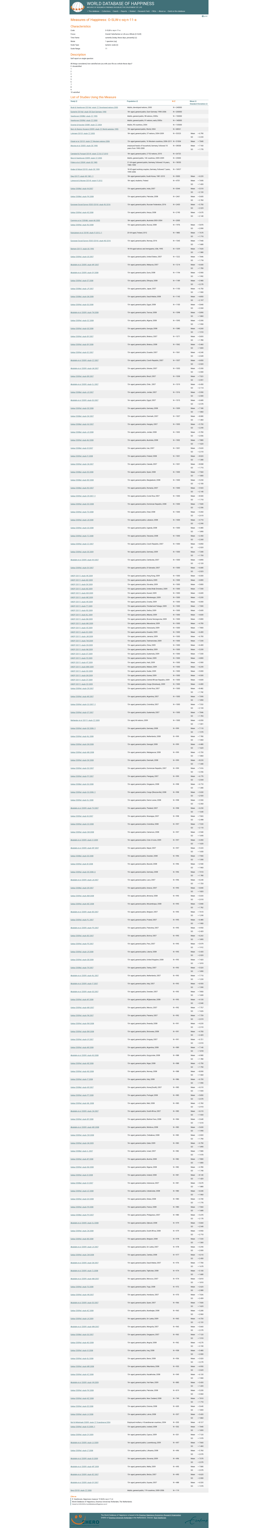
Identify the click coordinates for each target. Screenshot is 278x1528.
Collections (106, 11)
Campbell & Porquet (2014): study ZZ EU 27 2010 (89, 154)
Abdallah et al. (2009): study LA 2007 (84, 880)
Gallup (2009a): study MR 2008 (82, 1366)
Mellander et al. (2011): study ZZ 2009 (85, 720)
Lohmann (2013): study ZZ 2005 (83, 133)
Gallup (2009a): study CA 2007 (82, 464)
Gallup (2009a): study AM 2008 (82, 896)
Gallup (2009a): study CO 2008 (82, 824)
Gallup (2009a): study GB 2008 (82, 960)
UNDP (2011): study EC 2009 (82, 632)
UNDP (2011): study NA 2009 (82, 649)
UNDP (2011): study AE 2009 (82, 589)
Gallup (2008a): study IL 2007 (82, 1151)
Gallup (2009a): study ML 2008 (82, 1103)
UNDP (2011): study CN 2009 (82, 645)
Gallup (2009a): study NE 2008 (82, 1063)
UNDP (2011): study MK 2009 (82, 623)
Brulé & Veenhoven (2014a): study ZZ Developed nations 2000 (94, 107)
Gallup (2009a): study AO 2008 (82, 1343)
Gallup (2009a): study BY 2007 (82, 336)
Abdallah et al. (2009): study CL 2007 (84, 384)
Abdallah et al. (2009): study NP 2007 (85, 848)
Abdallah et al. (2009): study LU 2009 (84, 1443)
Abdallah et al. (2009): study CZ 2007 (84, 360)
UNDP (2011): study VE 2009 (82, 628)
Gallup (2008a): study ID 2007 (82, 1183)
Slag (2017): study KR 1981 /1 (82, 176)
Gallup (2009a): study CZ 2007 (82, 544)
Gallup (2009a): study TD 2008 (82, 512)
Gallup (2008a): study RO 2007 (82, 488)
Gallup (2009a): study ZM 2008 (82, 1255)
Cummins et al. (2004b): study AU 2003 (85, 220)
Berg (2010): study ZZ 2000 (81, 1490)
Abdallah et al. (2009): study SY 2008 (84, 273)
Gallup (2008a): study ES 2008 (82, 472)
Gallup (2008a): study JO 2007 (82, 392)
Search (115, 11)
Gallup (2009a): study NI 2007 (82, 816)
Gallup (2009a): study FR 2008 (82, 1207)
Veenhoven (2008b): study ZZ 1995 (84, 116)
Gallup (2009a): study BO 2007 (82, 936)
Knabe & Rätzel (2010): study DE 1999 (85, 169)
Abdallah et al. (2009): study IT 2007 (84, 984)
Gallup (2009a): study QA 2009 (82, 1143)
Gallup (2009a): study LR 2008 (82, 952)
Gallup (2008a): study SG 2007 (82, 1335)
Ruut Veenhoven (160, 1518)
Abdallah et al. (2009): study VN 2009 (85, 1382)
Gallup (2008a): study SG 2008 (82, 784)
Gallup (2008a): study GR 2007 (82, 888)
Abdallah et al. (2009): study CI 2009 (84, 840)
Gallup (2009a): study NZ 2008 (82, 1398)
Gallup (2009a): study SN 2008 (82, 744)
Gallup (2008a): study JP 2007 (82, 289)
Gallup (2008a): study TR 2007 (82, 968)
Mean (192, 101)
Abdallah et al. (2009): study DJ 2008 (84, 1223)
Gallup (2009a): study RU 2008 (82, 225)
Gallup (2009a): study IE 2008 (82, 1175)
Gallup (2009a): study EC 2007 (82, 352)
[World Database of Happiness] (78, 7)
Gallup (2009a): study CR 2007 (82, 688)
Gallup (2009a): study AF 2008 (82, 1000)
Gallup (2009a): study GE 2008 (82, 329)
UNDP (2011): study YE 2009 (81, 658)
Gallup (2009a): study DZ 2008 (82, 321)
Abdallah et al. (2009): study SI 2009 (84, 1459)
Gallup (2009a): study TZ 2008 (82, 536)
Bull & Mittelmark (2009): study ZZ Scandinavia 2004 (90, 1422)
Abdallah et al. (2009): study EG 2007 (84, 400)
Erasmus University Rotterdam (120, 1518)
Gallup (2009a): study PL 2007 (82, 920)
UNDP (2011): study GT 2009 (82, 654)
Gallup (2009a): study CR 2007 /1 (83, 496)
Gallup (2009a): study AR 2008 (82, 1047)
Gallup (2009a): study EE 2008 (82, 1406)
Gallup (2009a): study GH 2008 (82, 1199)
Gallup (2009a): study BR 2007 (82, 376)
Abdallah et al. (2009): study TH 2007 (84, 808)
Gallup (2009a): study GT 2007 (82, 712)
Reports (124, 11)
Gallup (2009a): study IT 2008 (82, 1079)
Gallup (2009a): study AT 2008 (82, 1159)
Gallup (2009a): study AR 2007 (82, 697)
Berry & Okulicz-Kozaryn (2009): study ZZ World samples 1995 (94, 129)
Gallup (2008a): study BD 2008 (82, 480)
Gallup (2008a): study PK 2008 (82, 197)
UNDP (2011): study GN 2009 (82, 675)
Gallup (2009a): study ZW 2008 (82, 1135)
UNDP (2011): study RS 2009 (82, 610)
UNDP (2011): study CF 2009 (82, 680)
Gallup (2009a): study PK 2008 (82, 1390)
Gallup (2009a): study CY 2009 (82, 1435)
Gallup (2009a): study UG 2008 (82, 528)
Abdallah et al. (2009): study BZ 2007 (84, 1474)
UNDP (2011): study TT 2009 (81, 606)
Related (133, 11)
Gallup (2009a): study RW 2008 (82, 1023)
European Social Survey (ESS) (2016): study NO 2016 (91, 241)
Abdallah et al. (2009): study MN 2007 (85, 1327)
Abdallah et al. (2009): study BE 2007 (84, 912)
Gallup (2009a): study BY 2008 (82, 344)
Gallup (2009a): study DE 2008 (82, 408)
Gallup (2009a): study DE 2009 (82, 552)
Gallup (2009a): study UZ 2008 (82, 1191)
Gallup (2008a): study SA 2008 (82, 297)
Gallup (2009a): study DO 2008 (82, 504)
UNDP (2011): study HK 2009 (82, 576)
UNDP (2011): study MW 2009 (82, 667)
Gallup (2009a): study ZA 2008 (82, 1231)
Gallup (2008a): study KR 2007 (82, 1087)
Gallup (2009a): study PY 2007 (82, 776)
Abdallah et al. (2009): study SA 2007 (84, 1263)
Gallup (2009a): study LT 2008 (82, 1451)
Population (131, 101)
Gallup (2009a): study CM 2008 (82, 832)
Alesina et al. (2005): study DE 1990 (84, 146)
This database (94, 11)
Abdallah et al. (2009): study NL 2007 (84, 976)
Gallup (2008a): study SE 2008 (82, 856)
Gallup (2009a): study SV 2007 (82, 568)
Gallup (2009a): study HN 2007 (82, 1295)
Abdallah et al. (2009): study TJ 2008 (84, 1271)
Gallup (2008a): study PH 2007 (82, 1215)
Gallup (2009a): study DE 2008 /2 (83, 872)
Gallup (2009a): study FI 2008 (82, 456)
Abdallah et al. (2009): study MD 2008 (85, 1127)
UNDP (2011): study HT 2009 (82, 662)
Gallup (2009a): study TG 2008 (82, 1287)
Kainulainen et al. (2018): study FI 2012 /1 (86, 233)
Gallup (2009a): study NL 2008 (82, 736)
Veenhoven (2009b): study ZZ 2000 (84, 120)
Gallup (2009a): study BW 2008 (82, 1032)
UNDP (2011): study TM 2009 (82, 641)
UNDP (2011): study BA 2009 (82, 619)
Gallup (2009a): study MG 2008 (82, 752)
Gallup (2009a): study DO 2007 (82, 768)
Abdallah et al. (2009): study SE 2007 (84, 992)
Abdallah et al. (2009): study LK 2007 (84, 1247)
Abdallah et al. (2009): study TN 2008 (84, 312)
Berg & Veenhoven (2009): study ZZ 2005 (86, 158)
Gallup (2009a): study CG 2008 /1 (83, 792)
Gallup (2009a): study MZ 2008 (82, 904)
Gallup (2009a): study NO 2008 (82, 1071)
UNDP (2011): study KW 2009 (82, 593)
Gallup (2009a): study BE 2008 (82, 1239)
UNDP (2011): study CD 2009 (82, 684)
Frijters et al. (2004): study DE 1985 (84, 162)
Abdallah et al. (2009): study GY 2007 (84, 1483)
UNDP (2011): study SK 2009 (82, 584)
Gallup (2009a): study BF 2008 (82, 1119)
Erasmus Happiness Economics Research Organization (160, 1515)
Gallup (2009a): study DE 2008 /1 (83, 728)
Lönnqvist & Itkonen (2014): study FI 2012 (86, 181)
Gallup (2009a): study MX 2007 (82, 1008)
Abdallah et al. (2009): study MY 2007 (85, 265)
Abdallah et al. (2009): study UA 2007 (84, 368)
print (205, 16)
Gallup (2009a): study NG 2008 (82, 1167)
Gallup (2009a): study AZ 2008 (82, 1311)
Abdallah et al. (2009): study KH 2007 (85, 560)
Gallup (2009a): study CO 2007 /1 (83, 704)
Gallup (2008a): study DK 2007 (82, 416)
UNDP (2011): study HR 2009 (82, 602)
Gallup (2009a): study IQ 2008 (82, 1350)
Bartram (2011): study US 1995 (82, 249)
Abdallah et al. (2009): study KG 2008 (84, 1055)
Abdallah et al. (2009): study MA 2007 (85, 1279)
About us (162, 11)
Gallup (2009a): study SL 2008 (82, 800)
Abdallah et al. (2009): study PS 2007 (85, 928)
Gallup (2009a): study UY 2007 (82, 1039)
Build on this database (176, 11)
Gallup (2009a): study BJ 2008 (82, 1359)
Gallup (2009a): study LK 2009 (82, 1319)
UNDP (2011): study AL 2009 (82, 615)
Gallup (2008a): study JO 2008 (82, 432)
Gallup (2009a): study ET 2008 (82, 281)
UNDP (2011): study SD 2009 (82, 671)
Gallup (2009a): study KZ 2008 (82, 1374)
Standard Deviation (198, 104)
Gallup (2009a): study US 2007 (82, 257)
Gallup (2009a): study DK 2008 (82, 760)
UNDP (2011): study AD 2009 (82, 580)
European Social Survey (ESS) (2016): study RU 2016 (90, 205)
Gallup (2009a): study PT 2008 (82, 1095)
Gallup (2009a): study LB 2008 (82, 520)
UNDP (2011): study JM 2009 (82, 636)
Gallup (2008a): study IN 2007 (82, 189)
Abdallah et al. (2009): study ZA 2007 (84, 1111)
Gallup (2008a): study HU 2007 (82, 424)
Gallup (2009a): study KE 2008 (82, 212)
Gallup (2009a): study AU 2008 (82, 440)
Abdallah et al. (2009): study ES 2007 (84, 1303)
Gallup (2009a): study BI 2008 (82, 864)
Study (73, 101)
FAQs (154, 11)
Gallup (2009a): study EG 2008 (82, 305)
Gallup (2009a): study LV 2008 (82, 1414)
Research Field (144, 11)
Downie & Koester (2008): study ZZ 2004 (86, 125)
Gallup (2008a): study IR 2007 (82, 448)
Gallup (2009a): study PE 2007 (82, 944)
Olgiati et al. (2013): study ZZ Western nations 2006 (90, 141)
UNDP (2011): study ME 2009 (82, 597)
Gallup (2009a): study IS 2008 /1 (83, 1427)
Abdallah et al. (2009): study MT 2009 (85, 1467)
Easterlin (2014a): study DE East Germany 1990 (88, 112)
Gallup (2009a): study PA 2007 (82, 1015)
